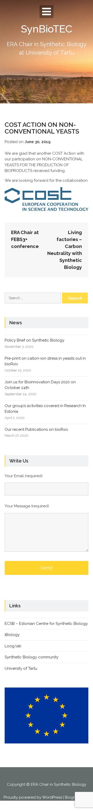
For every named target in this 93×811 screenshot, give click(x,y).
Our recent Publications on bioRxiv (36, 429)
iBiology (12, 634)
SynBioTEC (46, 29)
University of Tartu (21, 668)
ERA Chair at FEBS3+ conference (25, 239)
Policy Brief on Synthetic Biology (34, 340)
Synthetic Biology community (31, 657)
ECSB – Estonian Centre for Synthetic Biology (46, 623)
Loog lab (13, 646)
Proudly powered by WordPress (33, 797)
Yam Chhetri (46, 806)
